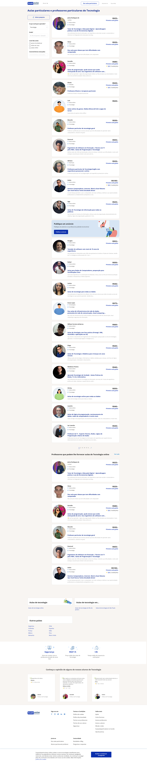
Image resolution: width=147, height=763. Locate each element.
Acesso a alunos (100, 723)
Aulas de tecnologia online (35, 608)
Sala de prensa (99, 732)
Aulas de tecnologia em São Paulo (105, 608)
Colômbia (31, 628)
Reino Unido (52, 635)
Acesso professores (101, 720)
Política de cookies (78, 714)
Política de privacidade (79, 717)
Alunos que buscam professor (59, 744)
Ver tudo (116, 454)
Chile (50, 626)
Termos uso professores (80, 720)
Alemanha (31, 635)
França (30, 631)
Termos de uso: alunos (79, 723)
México (30, 633)
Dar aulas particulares (90, 3)
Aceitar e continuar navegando (101, 754)
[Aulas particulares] (33, 5)
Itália (50, 631)
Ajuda (97, 714)
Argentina (31, 626)
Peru (50, 633)
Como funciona (99, 717)
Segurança (76, 726)
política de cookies (41, 759)
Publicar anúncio (61, 232)
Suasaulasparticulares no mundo (105, 729)
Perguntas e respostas (79, 744)
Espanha (51, 628)
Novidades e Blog (78, 741)
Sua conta (113, 3)
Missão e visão (99, 726)
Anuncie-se (105, 3)
